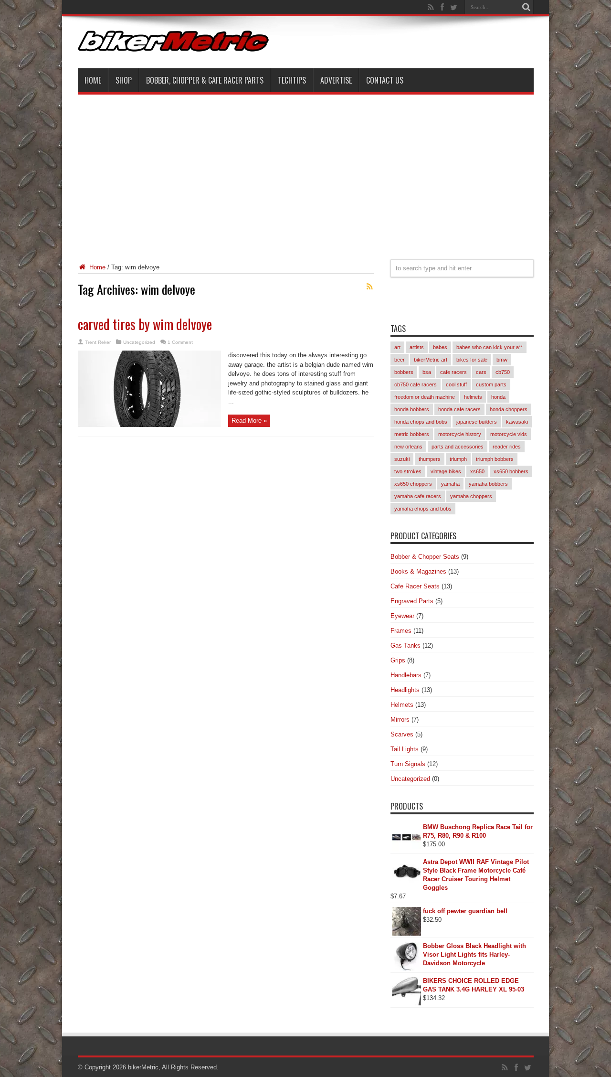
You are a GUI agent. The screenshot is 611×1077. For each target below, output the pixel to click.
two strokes (407, 471)
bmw (501, 360)
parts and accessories (458, 446)
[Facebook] (442, 7)
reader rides (507, 446)
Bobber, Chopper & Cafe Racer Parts (204, 80)
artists (417, 347)
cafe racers (453, 372)
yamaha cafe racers (417, 496)
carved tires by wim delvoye (145, 324)
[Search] (526, 7)
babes (440, 347)
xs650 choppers (413, 484)
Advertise (336, 80)
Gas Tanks (405, 645)
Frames (400, 630)
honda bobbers (411, 409)
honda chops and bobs (420, 422)
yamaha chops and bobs (423, 509)
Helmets (401, 704)
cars (481, 372)
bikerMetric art (430, 360)
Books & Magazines (418, 571)
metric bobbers (411, 434)
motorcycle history (459, 434)
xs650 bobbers (511, 471)
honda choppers (508, 409)
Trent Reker (98, 342)
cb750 (502, 372)
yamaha (450, 484)
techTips (292, 80)
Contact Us (384, 80)
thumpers (430, 459)
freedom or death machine (424, 397)
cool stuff (456, 384)
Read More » (249, 420)
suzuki (402, 459)
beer (399, 360)
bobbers (403, 372)
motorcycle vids (508, 434)
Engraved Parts (411, 601)
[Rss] (431, 7)
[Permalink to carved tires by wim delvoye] (149, 424)
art (397, 347)
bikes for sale (471, 360)
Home (92, 80)
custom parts (491, 384)
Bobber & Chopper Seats (424, 556)
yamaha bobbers (488, 484)
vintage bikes (446, 471)
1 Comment (180, 342)
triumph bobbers (495, 459)
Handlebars (405, 675)
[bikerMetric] (173, 44)
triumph (458, 459)
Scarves (401, 734)
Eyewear (402, 615)
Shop (124, 80)
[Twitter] (454, 7)
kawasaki (517, 422)
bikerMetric (143, 1067)
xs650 (477, 471)
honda (498, 397)
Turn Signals (407, 764)
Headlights (405, 689)
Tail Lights (404, 749)
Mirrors (400, 719)
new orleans (408, 446)
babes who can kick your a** (489, 347)
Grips (397, 660)
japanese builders (476, 422)
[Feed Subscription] (370, 286)
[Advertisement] (306, 171)
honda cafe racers (459, 409)
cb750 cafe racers (415, 384)
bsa (426, 372)
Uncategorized (139, 342)
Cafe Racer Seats (415, 586)
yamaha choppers (471, 496)
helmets (473, 397)
